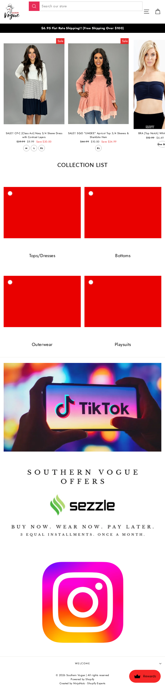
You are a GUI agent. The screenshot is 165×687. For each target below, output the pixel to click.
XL (41, 148)
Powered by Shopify (82, 679)
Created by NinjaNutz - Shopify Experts (82, 683)
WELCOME (82, 663)
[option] (82, 28)
